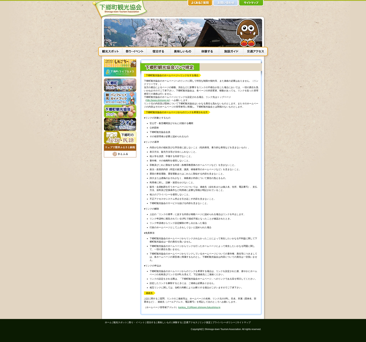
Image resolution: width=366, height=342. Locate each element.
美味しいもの (183, 52)
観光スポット (110, 52)
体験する (207, 52)
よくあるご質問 (200, 4)
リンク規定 (205, 322)
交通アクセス (255, 52)
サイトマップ (251, 4)
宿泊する (159, 52)
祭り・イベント (134, 52)
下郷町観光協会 (121, 9)
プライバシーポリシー (223, 322)
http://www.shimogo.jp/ (157, 100)
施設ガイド (231, 52)
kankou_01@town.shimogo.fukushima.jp (199, 307)
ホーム (108, 322)
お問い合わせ (225, 4)
